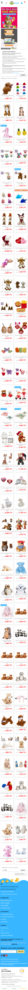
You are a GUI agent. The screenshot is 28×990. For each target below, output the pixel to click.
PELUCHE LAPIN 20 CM (21, 488)
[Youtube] (6, 955)
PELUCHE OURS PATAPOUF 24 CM (7, 772)
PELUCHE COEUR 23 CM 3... (21, 379)
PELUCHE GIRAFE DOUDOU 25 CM (7, 466)
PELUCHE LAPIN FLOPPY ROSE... (7, 619)
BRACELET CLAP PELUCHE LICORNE (7, 270)
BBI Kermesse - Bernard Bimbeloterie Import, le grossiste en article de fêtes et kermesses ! (14, 964)
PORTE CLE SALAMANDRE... (21, 161)
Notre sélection (4, 921)
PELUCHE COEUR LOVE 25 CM (21, 249)
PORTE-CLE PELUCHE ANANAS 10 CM (21, 140)
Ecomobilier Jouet (5, 908)
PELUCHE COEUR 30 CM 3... (7, 379)
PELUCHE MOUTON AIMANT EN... (7, 750)
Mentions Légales (5, 903)
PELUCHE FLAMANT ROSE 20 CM (21, 706)
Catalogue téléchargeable (7, 914)
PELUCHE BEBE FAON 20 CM (7, 531)
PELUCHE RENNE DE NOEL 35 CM (21, 227)
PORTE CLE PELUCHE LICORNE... (7, 140)
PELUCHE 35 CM (7, 444)
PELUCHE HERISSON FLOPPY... (21, 772)
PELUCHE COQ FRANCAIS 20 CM (7, 793)
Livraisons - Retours (5, 933)
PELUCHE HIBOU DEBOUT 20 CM (21, 684)
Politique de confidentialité (7, 935)
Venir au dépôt (4, 905)
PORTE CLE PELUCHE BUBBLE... (7, 205)
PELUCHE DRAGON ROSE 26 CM (7, 859)
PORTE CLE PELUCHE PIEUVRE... (21, 96)
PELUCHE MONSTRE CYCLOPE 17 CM (7, 357)
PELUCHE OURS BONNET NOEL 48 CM (7, 249)
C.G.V (2, 930)
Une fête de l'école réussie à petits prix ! (9, 959)
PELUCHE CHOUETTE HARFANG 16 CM (21, 837)
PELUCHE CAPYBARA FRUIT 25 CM (21, 357)
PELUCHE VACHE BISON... (21, 270)
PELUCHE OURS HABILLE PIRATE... (21, 554)
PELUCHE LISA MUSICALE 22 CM (21, 532)
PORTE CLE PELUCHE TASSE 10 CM (7, 161)
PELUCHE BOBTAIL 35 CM (21, 597)
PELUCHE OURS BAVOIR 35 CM (21, 619)
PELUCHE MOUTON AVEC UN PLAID (21, 510)
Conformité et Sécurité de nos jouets (9, 894)
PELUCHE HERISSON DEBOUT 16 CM (7, 641)
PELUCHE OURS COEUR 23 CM (7, 401)
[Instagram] (4, 955)
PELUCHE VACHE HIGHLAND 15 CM (21, 292)
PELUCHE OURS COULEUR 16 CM (21, 575)
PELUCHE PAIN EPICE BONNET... (21, 445)
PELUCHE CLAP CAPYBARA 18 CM (7, 96)
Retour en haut (20, 874)
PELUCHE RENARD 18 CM (21, 727)
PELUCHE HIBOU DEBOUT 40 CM (21, 793)
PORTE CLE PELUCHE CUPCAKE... (7, 183)
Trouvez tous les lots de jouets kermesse (10, 961)
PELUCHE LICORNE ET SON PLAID (7, 510)
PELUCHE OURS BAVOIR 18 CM (7, 663)
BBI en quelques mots (6, 900)
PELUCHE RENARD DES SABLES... (7, 706)
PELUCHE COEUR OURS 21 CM (7, 488)
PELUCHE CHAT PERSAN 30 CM (7, 575)
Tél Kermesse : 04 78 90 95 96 (7, 891)
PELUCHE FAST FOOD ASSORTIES (21, 314)
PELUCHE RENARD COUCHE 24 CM (7, 728)
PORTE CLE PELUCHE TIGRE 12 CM (7, 118)
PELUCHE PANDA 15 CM (21, 640)
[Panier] (24, 3)
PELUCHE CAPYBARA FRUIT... (7, 313)
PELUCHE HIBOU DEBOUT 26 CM (7, 554)
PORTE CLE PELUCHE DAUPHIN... (21, 205)
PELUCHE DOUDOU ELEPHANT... (7, 423)
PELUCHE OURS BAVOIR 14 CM (21, 663)
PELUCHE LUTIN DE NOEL (21, 400)
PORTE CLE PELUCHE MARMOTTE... (21, 118)
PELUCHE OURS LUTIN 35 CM (21, 466)
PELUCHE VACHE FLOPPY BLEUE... (21, 859)
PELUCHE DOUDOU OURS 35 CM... (21, 423)
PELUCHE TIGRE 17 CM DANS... (7, 336)
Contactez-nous (4, 928)
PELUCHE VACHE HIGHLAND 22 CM (7, 292)
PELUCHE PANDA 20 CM (7, 814)
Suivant (24, 870)
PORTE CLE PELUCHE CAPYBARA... (21, 183)
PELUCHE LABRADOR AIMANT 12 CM (21, 750)
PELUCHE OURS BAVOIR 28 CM (7, 684)
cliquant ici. (14, 944)
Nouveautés (3, 919)
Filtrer (23, 75)
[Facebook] (2, 955)
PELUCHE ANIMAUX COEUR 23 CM (21, 336)
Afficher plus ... (16, 72)
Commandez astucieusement (7, 916)
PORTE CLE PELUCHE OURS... (7, 227)
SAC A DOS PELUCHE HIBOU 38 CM (7, 597)
